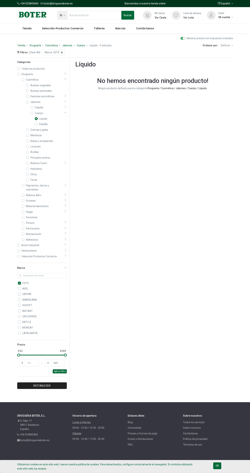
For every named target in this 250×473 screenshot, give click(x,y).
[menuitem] (27, 28)
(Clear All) (34, 52)
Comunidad (134, 427)
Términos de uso (192, 444)
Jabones (67, 45)
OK (217, 465)
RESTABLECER (42, 385)
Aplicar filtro (60, 371)
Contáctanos (190, 433)
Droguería (35, 45)
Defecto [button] (226, 45)
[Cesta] (147, 15)
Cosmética (51, 45)
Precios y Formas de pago (142, 433)
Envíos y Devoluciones (140, 438)
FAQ (130, 444)
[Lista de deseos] (176, 15)
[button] (225, 3)
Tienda (21, 45)
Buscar (128, 15)
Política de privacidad (195, 438)
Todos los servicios (194, 422)
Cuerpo (81, 45)
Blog (130, 422)
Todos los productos (33, 68)
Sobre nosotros (192, 427)
